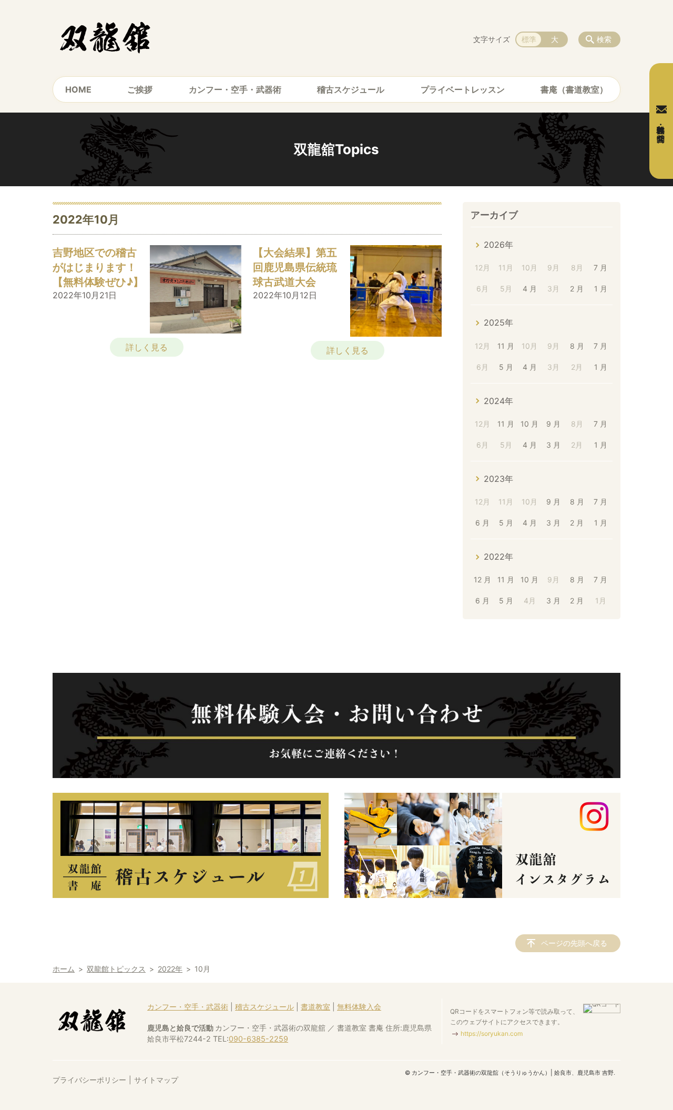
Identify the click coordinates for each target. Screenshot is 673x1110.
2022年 (498, 556)
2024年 (498, 401)
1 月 (600, 288)
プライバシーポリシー (89, 1079)
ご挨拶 (139, 89)
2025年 (498, 322)
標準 (529, 39)
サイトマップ (156, 1079)
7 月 (600, 267)
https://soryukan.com (492, 1033)
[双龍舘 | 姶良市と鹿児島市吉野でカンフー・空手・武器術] (105, 36)
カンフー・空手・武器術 (235, 89)
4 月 (530, 288)
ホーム (64, 968)
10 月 (529, 423)
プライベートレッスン (463, 89)
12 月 (482, 579)
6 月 (482, 522)
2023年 (498, 478)
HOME (78, 89)
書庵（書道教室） (574, 89)
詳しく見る (147, 347)
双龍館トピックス (116, 968)
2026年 (498, 244)
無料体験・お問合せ (661, 129)
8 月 (577, 345)
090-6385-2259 (258, 1038)
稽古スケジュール (350, 89)
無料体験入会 (359, 1006)
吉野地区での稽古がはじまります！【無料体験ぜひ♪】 (98, 267)
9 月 (553, 423)
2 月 (577, 288)
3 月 (553, 444)
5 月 (506, 366)
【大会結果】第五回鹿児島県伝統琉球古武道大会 (295, 267)
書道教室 (315, 1006)
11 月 (505, 345)
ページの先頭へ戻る (574, 943)
